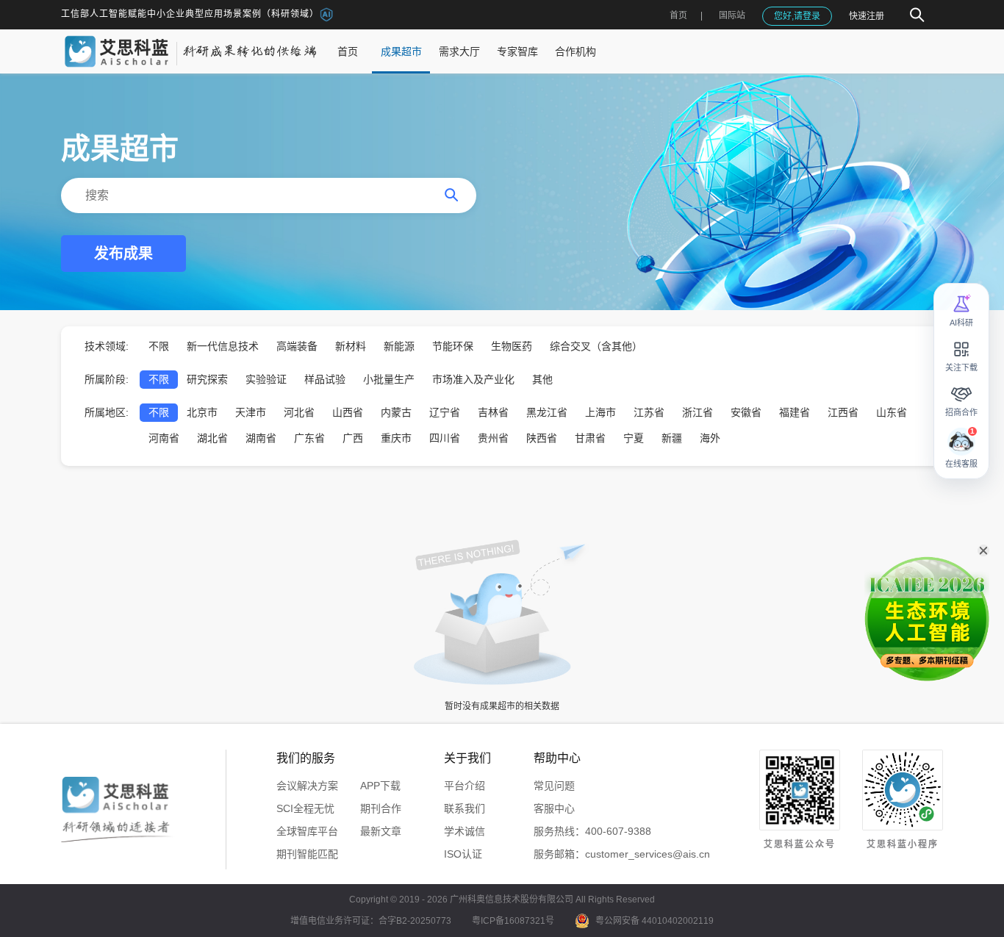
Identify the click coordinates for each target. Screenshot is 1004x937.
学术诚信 (464, 831)
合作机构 (575, 51)
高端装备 (297, 346)
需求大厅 (459, 51)
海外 (710, 438)
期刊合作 (380, 808)
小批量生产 (389, 379)
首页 (678, 15)
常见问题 (554, 785)
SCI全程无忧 (305, 808)
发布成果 (123, 253)
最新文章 (380, 831)
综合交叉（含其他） (596, 346)
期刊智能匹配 (307, 854)
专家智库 (517, 51)
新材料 (350, 346)
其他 (542, 379)
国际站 (732, 15)
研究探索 (207, 379)
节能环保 (452, 346)
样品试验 (324, 379)
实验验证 (266, 379)
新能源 (399, 346)
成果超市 (401, 51)
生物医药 (511, 346)
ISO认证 (463, 854)
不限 (158, 346)
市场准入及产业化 (473, 379)
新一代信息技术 (223, 346)
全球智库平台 (307, 831)
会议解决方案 (307, 785)
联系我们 (464, 808)
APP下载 (380, 785)
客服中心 (554, 808)
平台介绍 (464, 785)
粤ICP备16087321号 (513, 921)
